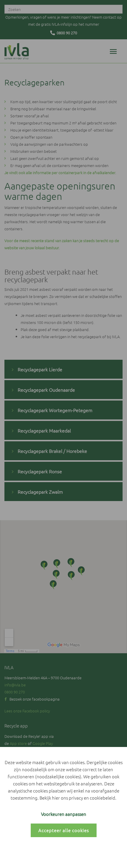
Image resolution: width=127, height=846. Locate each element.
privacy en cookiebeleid (92, 798)
